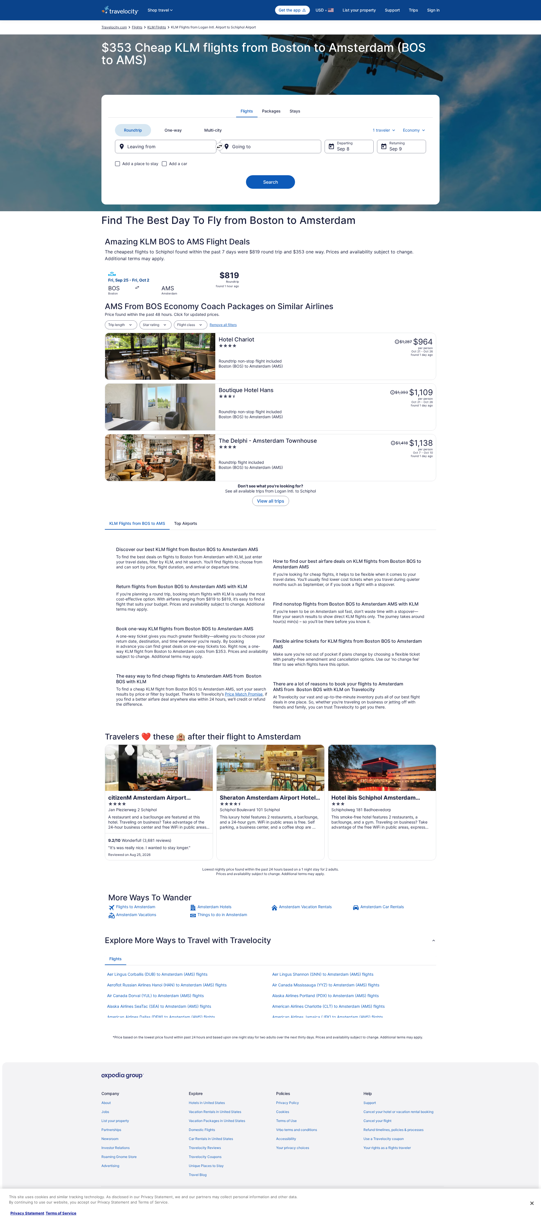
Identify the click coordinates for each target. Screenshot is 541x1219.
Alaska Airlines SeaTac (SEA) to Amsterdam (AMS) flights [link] (159, 1006)
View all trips (270, 501)
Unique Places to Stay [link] (206, 1166)
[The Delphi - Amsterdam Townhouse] (325, 457)
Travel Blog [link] (198, 1175)
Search (270, 182)
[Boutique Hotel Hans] (325, 407)
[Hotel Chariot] (325, 356)
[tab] (247, 111)
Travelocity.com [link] (114, 27)
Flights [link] (137, 27)
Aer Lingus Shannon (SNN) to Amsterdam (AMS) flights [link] (322, 974)
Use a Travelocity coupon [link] (383, 1139)
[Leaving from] (165, 146)
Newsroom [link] (109, 1139)
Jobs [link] (105, 1112)
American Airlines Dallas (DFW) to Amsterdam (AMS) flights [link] (161, 1017)
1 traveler (381, 130)
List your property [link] (115, 1121)
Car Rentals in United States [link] (211, 1139)
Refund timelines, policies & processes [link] (393, 1130)
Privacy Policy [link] (287, 1103)
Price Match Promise (244, 694)
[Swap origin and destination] (219, 146)
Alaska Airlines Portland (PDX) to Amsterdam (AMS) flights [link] (325, 995)
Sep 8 (343, 149)
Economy (411, 130)
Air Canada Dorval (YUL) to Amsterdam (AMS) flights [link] (155, 995)
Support (392, 10)
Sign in (433, 10)
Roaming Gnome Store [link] (119, 1157)
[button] (270, 940)
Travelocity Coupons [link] (205, 1157)
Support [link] (369, 1103)
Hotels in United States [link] (207, 1103)
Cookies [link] (282, 1112)
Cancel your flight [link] (377, 1121)
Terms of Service (61, 1213)
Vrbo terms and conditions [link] (296, 1130)
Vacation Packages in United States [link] (217, 1121)
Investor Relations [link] (115, 1148)
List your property (359, 10)
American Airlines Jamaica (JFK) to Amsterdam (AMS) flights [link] (327, 1017)
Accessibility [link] (286, 1139)
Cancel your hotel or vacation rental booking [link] (398, 1112)
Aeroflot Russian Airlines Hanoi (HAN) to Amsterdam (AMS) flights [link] (167, 984)
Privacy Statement (27, 1213)
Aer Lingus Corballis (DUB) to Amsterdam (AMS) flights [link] (157, 974)
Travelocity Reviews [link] (205, 1148)
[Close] (532, 1203)
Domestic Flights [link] (202, 1130)
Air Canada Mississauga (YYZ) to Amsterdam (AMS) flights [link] (325, 984)
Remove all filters (223, 325)
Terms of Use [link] (286, 1121)
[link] (148, 907)
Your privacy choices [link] (292, 1148)
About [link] (106, 1103)
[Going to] (270, 146)
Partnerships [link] (111, 1130)
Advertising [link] (110, 1166)
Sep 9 (395, 149)
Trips (413, 10)
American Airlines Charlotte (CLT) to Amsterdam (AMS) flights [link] (328, 1006)
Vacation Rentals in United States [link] (215, 1112)
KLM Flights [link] (156, 27)
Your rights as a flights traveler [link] (387, 1148)
